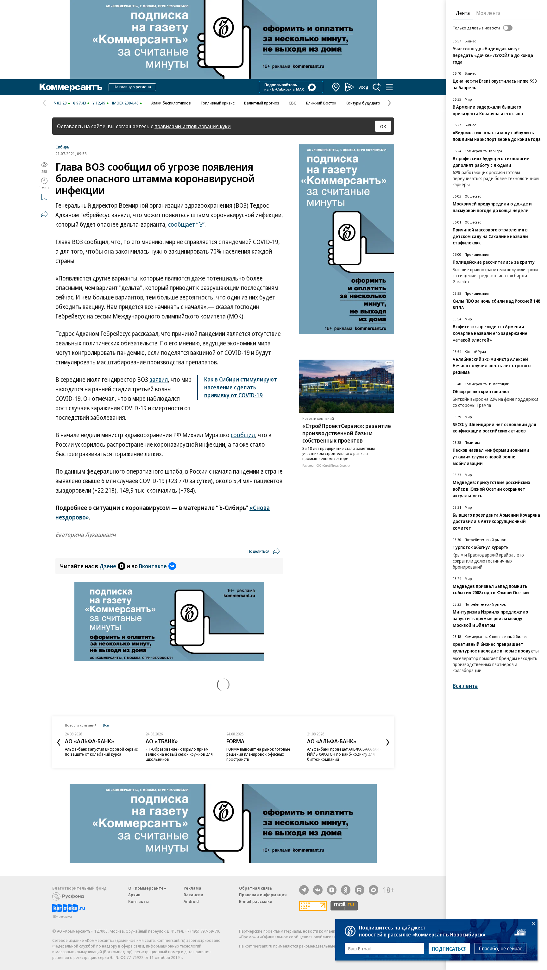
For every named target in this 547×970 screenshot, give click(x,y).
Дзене (107, 566)
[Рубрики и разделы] (389, 87)
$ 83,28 (60, 103)
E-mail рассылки (255, 901)
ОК (383, 126)
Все (106, 725)
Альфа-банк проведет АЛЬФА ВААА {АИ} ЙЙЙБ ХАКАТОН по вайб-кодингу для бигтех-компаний (344, 754)
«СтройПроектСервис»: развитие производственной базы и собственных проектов (346, 433)
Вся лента (465, 686)
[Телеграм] (304, 890)
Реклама (192, 888)
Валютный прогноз (261, 103)
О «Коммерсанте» (147, 888)
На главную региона (132, 87)
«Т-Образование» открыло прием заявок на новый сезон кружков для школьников (179, 754)
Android (191, 901)
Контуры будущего (363, 103)
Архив (134, 895)
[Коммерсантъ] (71, 87)
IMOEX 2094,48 (125, 103)
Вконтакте (153, 566)
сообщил (243, 435)
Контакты (138, 901)
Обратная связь (255, 888)
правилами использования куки (192, 126)
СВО (293, 103)
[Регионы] (336, 87)
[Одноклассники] (345, 890)
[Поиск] (376, 87)
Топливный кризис (217, 103)
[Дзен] (331, 890)
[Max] (373, 890)
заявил (158, 379)
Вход (363, 87)
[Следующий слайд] (387, 742)
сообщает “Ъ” (186, 224)
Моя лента (488, 12)
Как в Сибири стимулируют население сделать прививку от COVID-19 (240, 387)
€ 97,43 (79, 103)
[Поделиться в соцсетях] (44, 214)
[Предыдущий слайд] (58, 742)
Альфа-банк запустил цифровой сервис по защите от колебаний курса (101, 751)
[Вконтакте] (318, 890)
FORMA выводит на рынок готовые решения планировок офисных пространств (258, 754)
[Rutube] (359, 890)
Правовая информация (263, 895)
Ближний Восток (321, 103)
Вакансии (193, 895)
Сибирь (62, 147)
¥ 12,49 (98, 103)
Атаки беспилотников (171, 103)
